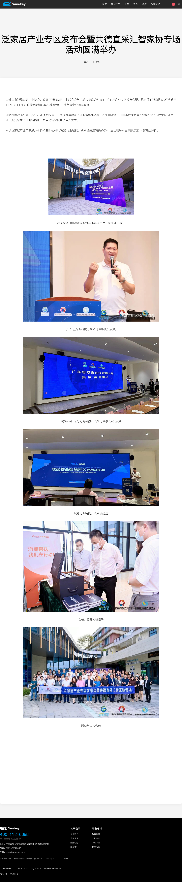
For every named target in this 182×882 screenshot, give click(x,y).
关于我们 (74, 834)
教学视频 (96, 834)
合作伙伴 (74, 838)
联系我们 (74, 846)
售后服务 (96, 846)
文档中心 (96, 838)
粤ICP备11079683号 (9, 873)
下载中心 (96, 842)
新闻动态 (74, 842)
